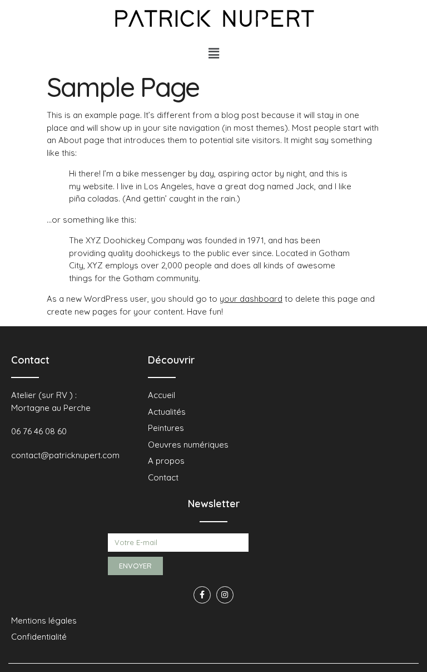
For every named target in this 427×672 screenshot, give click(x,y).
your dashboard (251, 298)
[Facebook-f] (202, 595)
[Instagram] (225, 595)
